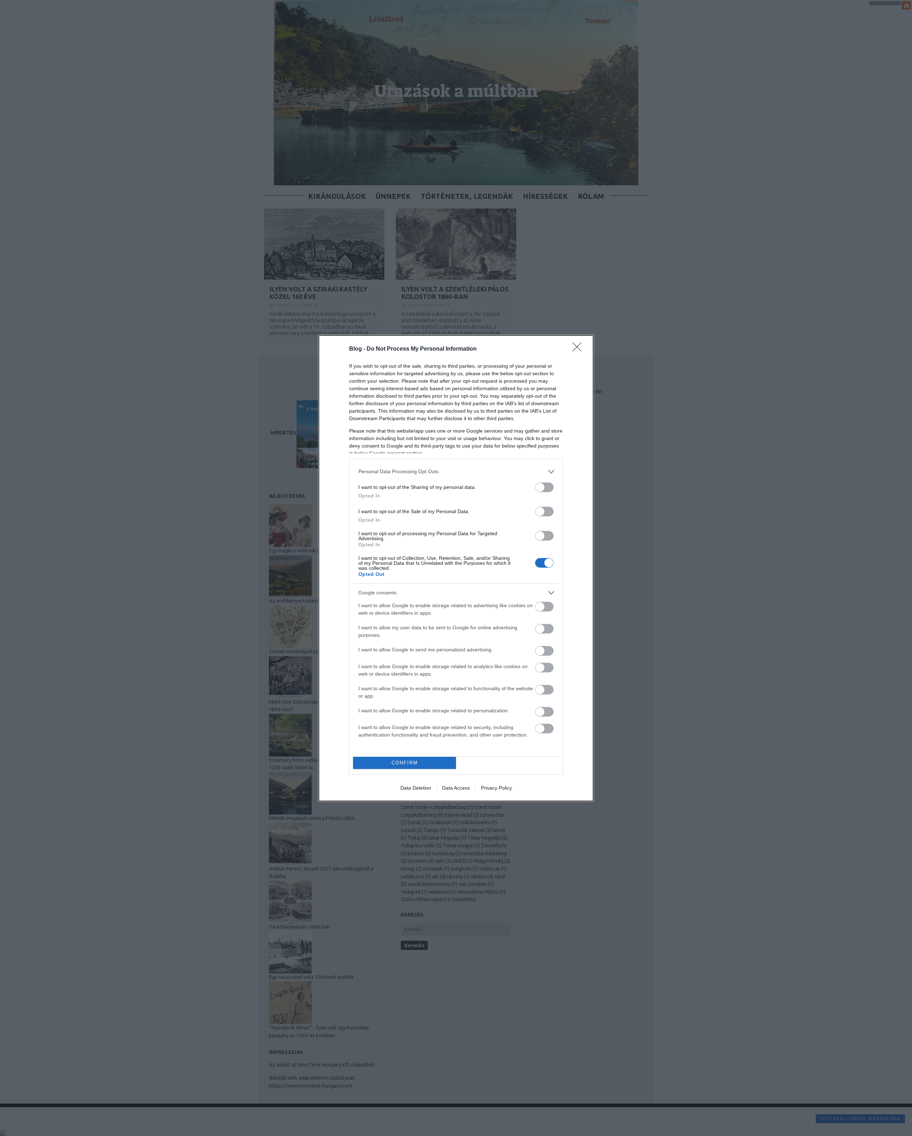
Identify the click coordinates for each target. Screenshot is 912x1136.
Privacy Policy (496, 788)
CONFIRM (405, 762)
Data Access (456, 788)
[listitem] (456, 471)
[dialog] (456, 568)
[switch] (544, 487)
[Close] (579, 349)
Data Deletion (415, 788)
